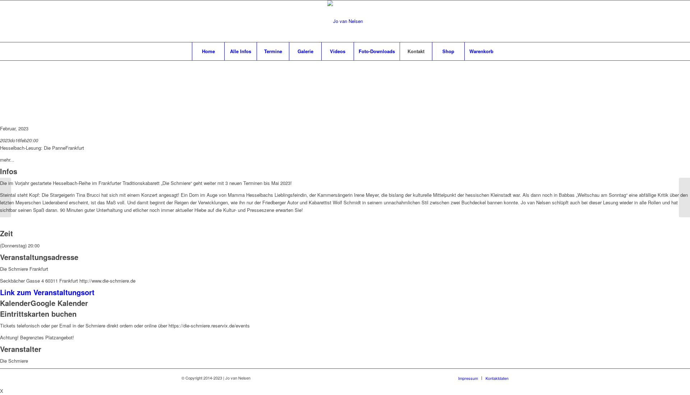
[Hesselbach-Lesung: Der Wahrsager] (684, 197)
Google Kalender (59, 303)
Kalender (15, 303)
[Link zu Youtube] (503, 21)
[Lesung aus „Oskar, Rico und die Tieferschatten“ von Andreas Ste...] (5, 197)
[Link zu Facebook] (481, 21)
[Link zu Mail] (492, 21)
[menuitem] (208, 51)
